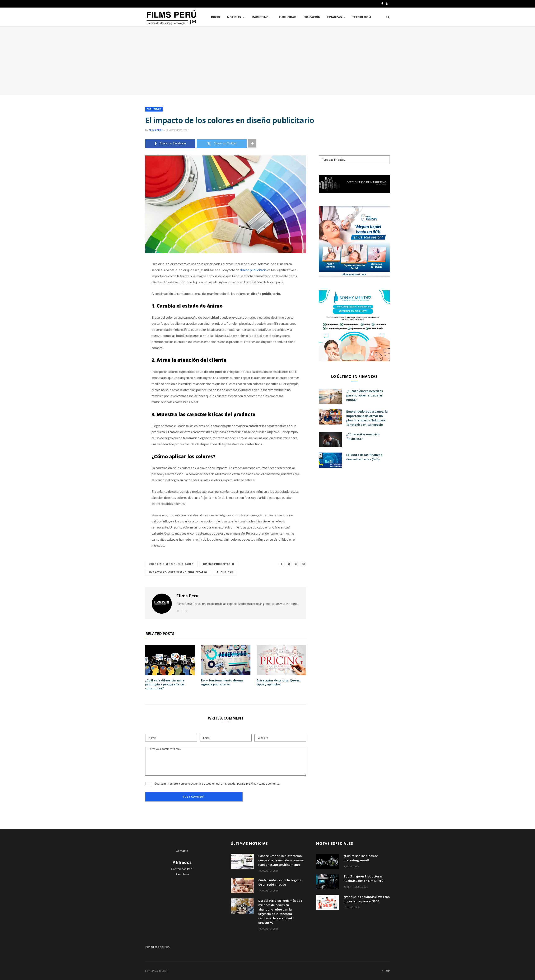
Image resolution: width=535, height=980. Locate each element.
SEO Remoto (182, 884)
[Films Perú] (171, 17)
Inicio (215, 17)
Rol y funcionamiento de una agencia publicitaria (222, 682)
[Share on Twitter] (124, 287)
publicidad (225, 572)
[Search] (386, 17)
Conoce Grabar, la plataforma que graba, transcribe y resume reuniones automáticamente (280, 860)
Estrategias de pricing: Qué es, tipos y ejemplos (278, 682)
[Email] (124, 308)
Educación (311, 17)
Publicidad (288, 17)
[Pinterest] (124, 297)
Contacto (182, 850)
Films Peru (156, 130)
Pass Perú (182, 874)
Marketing (260, 17)
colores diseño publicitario (171, 564)
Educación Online (182, 895)
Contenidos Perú (182, 869)
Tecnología (361, 17)
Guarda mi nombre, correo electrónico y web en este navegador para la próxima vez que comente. (217, 783)
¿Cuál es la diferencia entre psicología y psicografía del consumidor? (165, 684)
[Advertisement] (267, 61)
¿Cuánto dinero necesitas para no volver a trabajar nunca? (364, 395)
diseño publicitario (253, 270)
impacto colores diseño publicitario (178, 572)
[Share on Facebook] (124, 276)
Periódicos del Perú (158, 946)
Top (387, 970)
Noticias (234, 17)
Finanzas (334, 17)
